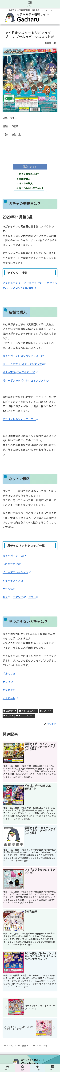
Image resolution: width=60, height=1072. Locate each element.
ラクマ (6, 681)
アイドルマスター (29, 710)
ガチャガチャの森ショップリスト (22, 356)
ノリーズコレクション (15, 572)
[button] (53, 589)
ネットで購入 (25, 183)
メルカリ (8, 673)
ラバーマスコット (26, 715)
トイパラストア (11, 580)
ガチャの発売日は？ (29, 173)
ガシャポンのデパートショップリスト (24, 380)
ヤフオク (8, 690)
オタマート (9, 698)
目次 (25, 167)
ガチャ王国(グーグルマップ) (19, 372)
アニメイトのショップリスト (19, 419)
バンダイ (9, 715)
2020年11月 (10, 710)
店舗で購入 (24, 178)
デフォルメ (46, 710)
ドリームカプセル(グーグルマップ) (23, 364)
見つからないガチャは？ (31, 188)
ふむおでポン (10, 564)
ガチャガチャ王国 (13, 556)
